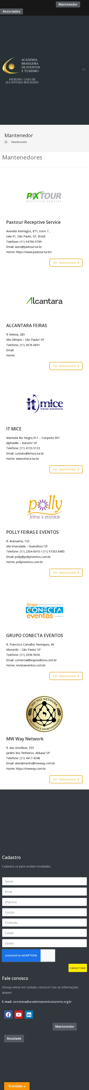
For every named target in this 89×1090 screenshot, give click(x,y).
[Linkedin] (29, 1014)
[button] (68, 4)
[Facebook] (8, 1014)
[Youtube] (18, 1014)
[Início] (6, 142)
